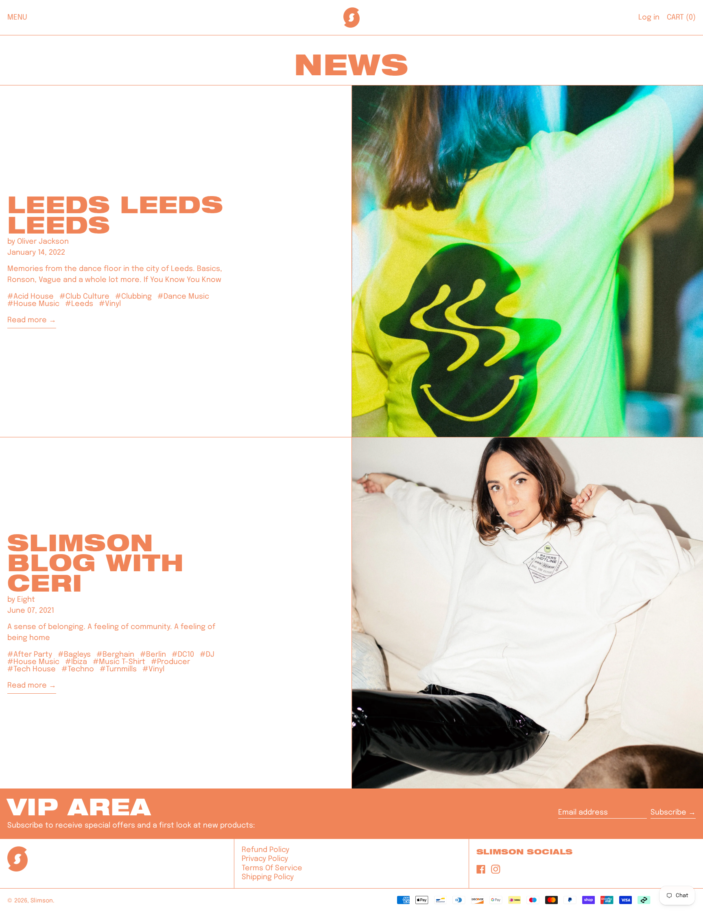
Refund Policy (265, 850)
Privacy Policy (265, 859)
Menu (17, 17)
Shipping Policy (268, 877)
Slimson (42, 901)
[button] (681, 17)
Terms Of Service (272, 868)
